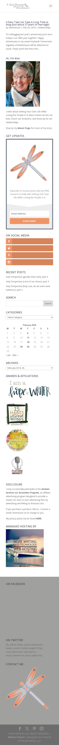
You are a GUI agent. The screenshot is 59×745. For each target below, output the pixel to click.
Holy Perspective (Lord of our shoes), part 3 (27, 281)
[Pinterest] (34, 729)
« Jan (8, 355)
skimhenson (15, 27)
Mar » (15, 355)
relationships (44, 27)
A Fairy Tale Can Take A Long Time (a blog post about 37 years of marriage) (28, 23)
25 (28, 346)
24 (21, 346)
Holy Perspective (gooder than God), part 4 (27, 276)
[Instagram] (41, 729)
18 (28, 342)
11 (28, 337)
